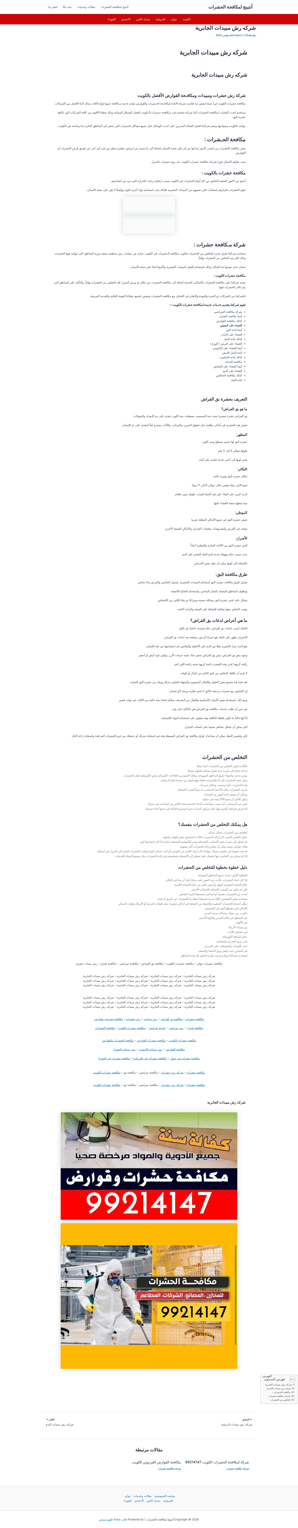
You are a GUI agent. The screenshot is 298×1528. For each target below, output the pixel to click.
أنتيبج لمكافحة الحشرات (230, 6)
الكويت (186, 19)
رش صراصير (176, 1028)
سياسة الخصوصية (165, 1496)
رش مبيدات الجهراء (124, 1049)
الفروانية (160, 19)
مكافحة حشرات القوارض (151, 1040)
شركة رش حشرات (172, 1072)
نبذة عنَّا (67, 7)
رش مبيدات (150, 1019)
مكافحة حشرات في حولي (185, 1058)
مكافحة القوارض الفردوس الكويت (156, 1462)
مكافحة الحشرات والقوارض (118, 1040)
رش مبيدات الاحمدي (151, 1049)
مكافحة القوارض (175, 1049)
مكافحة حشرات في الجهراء (114, 1058)
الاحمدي (125, 19)
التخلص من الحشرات (280, 1399)
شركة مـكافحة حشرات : (279, 1396)
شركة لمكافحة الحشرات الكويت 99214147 (217, 1462)
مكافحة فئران (195, 1028)
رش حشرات (133, 1019)
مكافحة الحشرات (105, 1028)
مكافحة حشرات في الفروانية (150, 1058)
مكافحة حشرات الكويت (131, 1028)
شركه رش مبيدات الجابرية (278, 1384)
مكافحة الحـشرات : (281, 1392)
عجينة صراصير (157, 1028)
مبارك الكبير (143, 19)
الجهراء (112, 19)
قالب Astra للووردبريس (113, 1519)
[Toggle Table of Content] (290, 1379)
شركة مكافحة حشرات (237, 1468)
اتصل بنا (52, 7)
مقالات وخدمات (86, 7)
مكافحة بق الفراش (171, 1019)
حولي (174, 19)
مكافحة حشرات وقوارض (108, 1019)
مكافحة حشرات (195, 1019)
